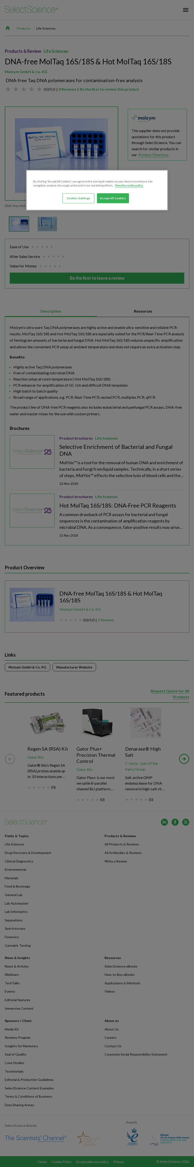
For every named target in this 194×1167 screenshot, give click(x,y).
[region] (97, 190)
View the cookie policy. (129, 185)
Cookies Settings (78, 198)
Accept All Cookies (113, 198)
